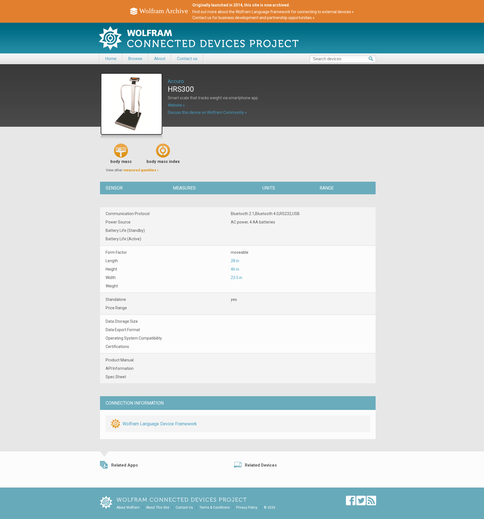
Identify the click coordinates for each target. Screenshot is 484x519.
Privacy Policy (246, 507)
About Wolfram (128, 507)
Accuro (176, 81)
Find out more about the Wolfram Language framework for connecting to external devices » (273, 12)
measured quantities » (141, 170)
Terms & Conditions (214, 507)
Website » (176, 105)
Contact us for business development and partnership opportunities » (253, 17)
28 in (235, 261)
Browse (135, 58)
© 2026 (269, 507)
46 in (235, 269)
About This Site (157, 507)
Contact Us (184, 507)
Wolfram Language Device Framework (159, 423)
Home (111, 58)
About (159, 58)
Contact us (187, 58)
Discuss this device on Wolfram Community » (207, 112)
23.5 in (236, 277)
